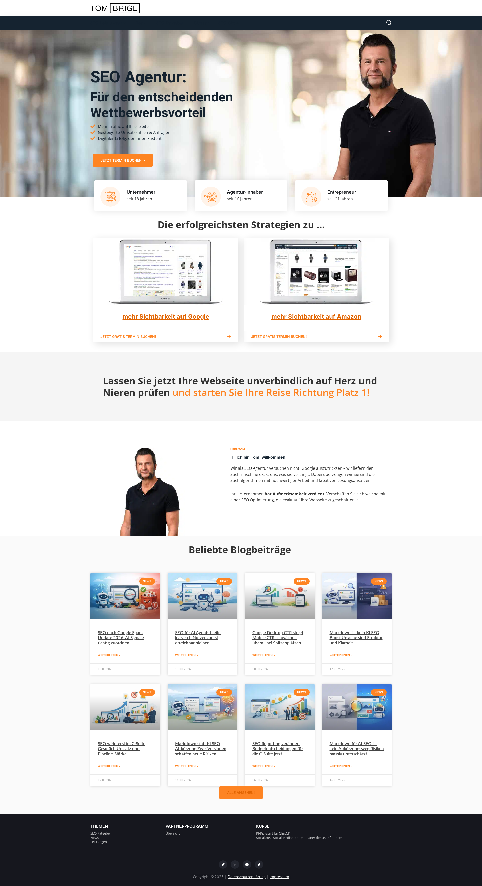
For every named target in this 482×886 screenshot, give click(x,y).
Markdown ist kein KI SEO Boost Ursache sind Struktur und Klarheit (356, 638)
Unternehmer (141, 192)
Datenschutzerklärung (247, 876)
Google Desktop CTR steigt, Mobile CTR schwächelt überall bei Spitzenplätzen (278, 638)
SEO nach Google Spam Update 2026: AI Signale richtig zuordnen (121, 638)
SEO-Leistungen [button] (106, 23)
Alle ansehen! (241, 792)
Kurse (262, 826)
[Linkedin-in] (235, 864)
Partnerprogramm (187, 826)
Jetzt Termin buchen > (123, 160)
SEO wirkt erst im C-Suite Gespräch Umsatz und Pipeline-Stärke (121, 749)
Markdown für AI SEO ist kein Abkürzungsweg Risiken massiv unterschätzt (357, 749)
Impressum (279, 876)
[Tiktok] (259, 864)
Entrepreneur (341, 192)
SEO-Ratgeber (170, 23)
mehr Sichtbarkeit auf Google (166, 316)
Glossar (201, 23)
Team (141, 23)
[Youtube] (247, 864)
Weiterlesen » (109, 655)
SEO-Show (228, 23)
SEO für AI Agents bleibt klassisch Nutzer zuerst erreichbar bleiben (198, 638)
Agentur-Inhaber (245, 192)
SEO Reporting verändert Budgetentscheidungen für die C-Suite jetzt (277, 749)
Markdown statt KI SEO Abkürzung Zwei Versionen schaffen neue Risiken (200, 749)
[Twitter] (223, 864)
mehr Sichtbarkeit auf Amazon (316, 316)
